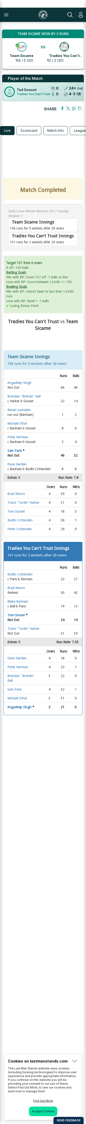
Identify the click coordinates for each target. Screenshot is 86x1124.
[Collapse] (74, 1061)
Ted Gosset (27, 90)
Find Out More (43, 1101)
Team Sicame (21, 56)
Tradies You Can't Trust (33, 94)
